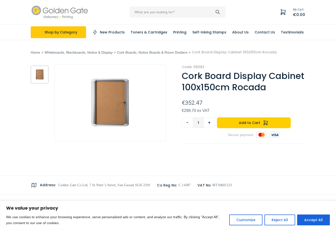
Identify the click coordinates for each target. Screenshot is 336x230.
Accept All (313, 219)
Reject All (280, 219)
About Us (240, 32)
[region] (168, 215)
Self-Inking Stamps (209, 32)
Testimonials (292, 32)
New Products (112, 32)
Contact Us (265, 32)
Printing (179, 32)
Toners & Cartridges (149, 32)
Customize (245, 219)
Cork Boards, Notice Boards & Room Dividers (152, 52)
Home (35, 52)
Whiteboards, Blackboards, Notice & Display (79, 52)
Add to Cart (249, 122)
